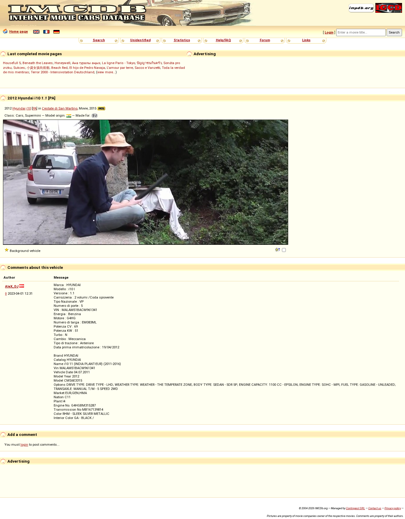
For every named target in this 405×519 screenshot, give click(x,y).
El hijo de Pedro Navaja (87, 68)
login (24, 444)
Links (306, 40)
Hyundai (18, 108)
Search (99, 40)
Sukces (19, 68)
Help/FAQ (223, 40)
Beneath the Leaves (38, 63)
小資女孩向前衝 (38, 68)
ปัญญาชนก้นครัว (149, 63)
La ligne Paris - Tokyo (118, 63)
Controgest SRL (355, 508)
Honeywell (62, 63)
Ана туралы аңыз (86, 63)
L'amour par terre (120, 68)
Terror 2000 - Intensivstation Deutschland (62, 72)
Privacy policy (393, 508)
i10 (28, 108)
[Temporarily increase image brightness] (278, 249)
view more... (106, 72)
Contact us (374, 508)
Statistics (182, 40)
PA (34, 108)
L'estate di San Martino (59, 108)
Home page (18, 31)
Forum (265, 40)
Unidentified (140, 40)
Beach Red (59, 68)
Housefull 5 (12, 63)
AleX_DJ (11, 286)
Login (329, 32)
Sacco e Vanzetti (147, 68)
